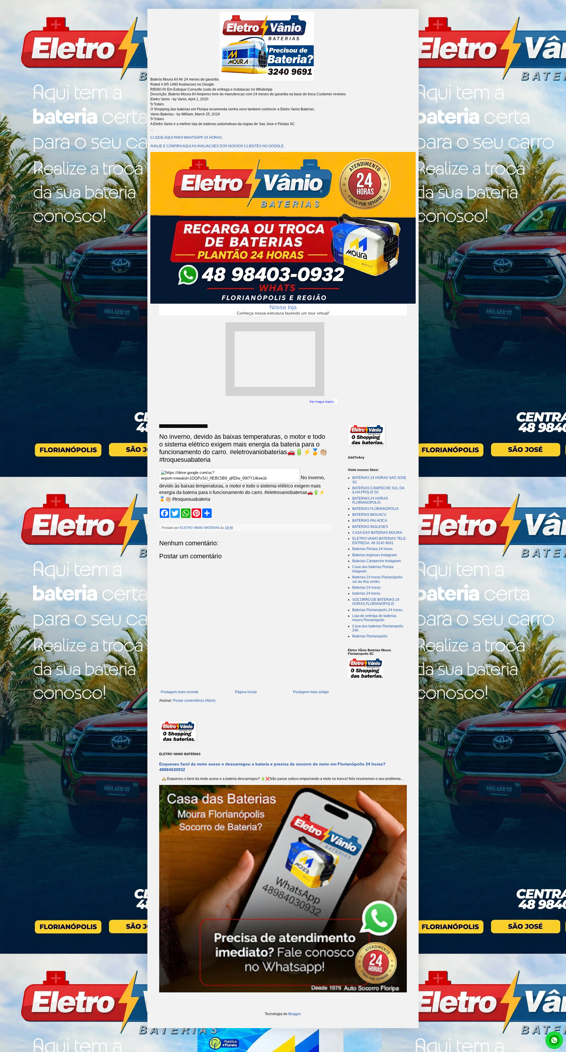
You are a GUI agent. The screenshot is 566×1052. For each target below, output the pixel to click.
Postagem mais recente (179, 692)
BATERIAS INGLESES (370, 527)
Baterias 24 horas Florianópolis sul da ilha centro (377, 579)
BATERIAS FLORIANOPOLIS (375, 509)
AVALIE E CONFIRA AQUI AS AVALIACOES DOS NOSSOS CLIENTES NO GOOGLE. (217, 146)
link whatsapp (554, 1040)
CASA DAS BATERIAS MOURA (377, 533)
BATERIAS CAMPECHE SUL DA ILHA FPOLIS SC (378, 490)
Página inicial (246, 692)
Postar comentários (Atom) (194, 700)
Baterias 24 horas (366, 587)
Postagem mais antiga (311, 692)
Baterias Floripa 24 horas (372, 549)
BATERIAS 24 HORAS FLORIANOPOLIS (370, 500)
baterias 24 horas (366, 593)
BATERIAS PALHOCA (369, 520)
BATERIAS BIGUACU (369, 515)
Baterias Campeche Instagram (376, 561)
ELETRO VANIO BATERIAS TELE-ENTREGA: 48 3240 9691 (379, 540)
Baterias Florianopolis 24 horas (377, 610)
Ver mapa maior (322, 402)
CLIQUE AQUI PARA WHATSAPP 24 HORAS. (186, 137)
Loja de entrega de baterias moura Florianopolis (374, 618)
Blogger (294, 1014)
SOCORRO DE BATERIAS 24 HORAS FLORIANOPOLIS (375, 602)
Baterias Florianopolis (369, 636)
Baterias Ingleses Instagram (374, 555)
